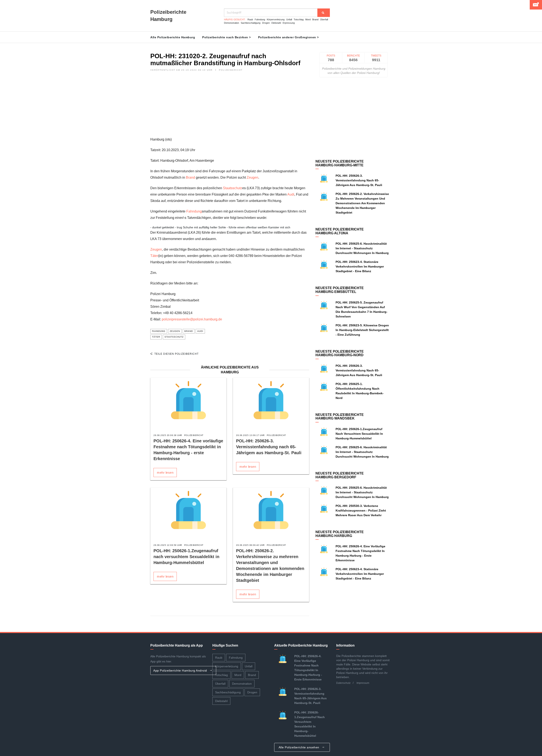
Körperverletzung (276, 19)
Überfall (324, 19)
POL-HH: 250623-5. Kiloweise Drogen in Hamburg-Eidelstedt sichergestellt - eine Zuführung (362, 330)
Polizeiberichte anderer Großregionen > (288, 37)
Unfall (289, 19)
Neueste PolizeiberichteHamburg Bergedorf (339, 475)
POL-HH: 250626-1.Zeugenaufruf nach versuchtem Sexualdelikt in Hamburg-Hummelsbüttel (186, 556)
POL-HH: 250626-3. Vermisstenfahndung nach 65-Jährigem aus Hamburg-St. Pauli (268, 447)
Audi (290, 194)
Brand (315, 19)
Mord (308, 19)
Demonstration (231, 23)
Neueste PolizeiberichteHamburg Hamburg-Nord (339, 353)
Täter (154, 256)
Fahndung (260, 19)
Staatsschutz (232, 188)
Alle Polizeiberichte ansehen (299, 747)
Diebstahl (276, 23)
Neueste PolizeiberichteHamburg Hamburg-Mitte (339, 163)
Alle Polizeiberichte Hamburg (172, 37)
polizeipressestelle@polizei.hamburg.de (192, 319)
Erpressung (289, 23)
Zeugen (252, 177)
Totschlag (299, 19)
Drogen (266, 23)
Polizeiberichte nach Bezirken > (226, 37)
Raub (250, 19)
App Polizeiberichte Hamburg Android (180, 670)
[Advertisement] (229, 106)
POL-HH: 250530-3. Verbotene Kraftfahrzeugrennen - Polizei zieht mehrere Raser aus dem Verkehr (361, 510)
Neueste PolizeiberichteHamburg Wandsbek (339, 416)
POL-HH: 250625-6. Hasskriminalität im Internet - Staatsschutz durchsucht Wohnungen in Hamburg (362, 248)
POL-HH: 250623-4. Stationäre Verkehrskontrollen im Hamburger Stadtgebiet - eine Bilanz (360, 266)
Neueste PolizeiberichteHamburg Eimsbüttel (339, 290)
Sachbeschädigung (250, 23)
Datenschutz (343, 683)
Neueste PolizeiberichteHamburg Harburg (339, 534)
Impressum (363, 683)
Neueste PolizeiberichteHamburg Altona (339, 231)
